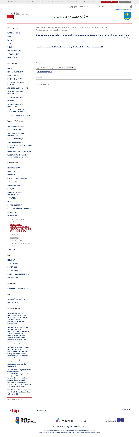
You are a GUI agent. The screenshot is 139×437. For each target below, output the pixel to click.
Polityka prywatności (125, 2)
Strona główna (40, 28)
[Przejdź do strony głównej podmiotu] (18, 16)
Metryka (39, 77)
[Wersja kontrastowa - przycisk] (102, 7)
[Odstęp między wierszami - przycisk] (76, 7)
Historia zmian (41, 84)
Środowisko (73, 28)
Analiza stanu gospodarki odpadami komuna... (95, 28)
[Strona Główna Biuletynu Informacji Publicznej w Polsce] (14, 411)
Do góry (125, 410)
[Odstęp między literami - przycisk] (71, 7)
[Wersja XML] (127, 38)
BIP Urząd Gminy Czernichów (57, 28)
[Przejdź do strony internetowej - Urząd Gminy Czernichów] (127, 16)
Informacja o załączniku (44, 72)
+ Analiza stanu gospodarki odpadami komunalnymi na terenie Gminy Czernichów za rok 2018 (70, 47)
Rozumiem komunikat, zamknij (110, 2)
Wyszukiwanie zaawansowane (124, 10)
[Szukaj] (130, 7)
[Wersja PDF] (124, 38)
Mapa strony (41, 411)
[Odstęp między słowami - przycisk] (80, 7)
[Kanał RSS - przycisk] (105, 7)
